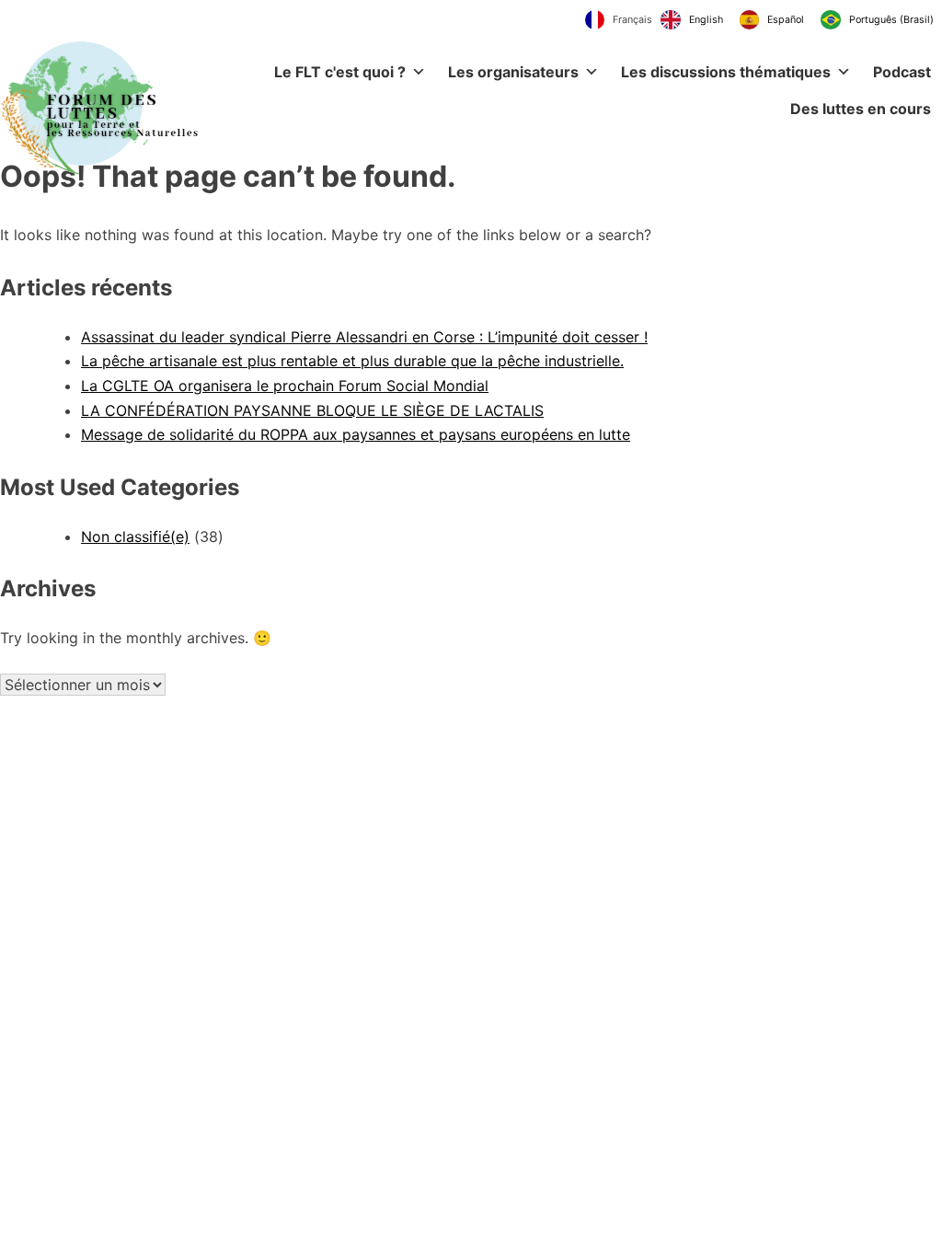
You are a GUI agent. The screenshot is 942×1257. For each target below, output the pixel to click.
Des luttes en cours (860, 108)
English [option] (706, 20)
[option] (691, 20)
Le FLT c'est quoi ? (340, 72)
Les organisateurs (513, 72)
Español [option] (785, 20)
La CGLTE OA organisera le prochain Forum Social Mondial (284, 385)
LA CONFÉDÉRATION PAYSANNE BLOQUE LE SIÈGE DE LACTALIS (312, 410)
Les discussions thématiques (726, 72)
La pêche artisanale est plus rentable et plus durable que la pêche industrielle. (352, 361)
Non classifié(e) (135, 536)
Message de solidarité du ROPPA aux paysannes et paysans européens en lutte (355, 434)
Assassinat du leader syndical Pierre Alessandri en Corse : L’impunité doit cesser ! (364, 337)
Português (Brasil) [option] (891, 20)
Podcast (902, 72)
